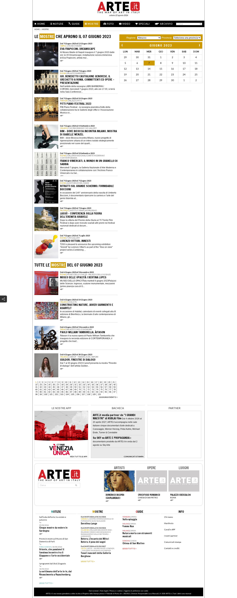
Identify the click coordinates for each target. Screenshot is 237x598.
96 (110, 392)
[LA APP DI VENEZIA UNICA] (61, 457)
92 (93, 392)
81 (45, 392)
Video (126, 23)
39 (110, 385)
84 (58, 392)
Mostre (93, 23)
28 (62, 385)
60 (36, 389)
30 (71, 385)
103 (61, 394)
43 (45, 387)
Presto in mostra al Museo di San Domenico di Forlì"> (54, 547)
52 (84, 387)
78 (114, 389)
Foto (110, 23)
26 (54, 385)
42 (41, 387)
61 (41, 389)
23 (41, 385)
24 (45, 385)
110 (99, 394)
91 (88, 392)
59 (114, 387)
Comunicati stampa (172, 542)
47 (62, 387)
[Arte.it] (118, 7)
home (37, 29)
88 (75, 392)
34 (88, 385)
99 (41, 394)
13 (79, 382)
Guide (76, 23)
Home (41, 23)
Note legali (104, 591)
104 (67, 394)
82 (49, 392)
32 (80, 385)
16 (92, 382)
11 (70, 382)
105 (72, 394)
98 (36, 394)
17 (96, 382)
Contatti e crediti (171, 548)
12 (75, 382)
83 (54, 392)
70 (80, 389)
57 (106, 387)
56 (101, 387)
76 (106, 389)
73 (93, 389)
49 (71, 387)
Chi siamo (168, 517)
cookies (119, 591)
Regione (131, 37)
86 (67, 392)
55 (97, 387)
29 (67, 385)
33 (84, 385)
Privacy (112, 591)
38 (106, 385)
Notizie (58, 23)
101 (51, 394)
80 (41, 392)
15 (88, 382)
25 (49, 385)
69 (75, 389)
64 (54, 389)
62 (45, 389)
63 (49, 389)
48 (67, 387)
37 (101, 385)
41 (36, 387)
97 (114, 392)
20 (109, 382)
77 (110, 389)
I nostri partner (171, 536)
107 (83, 394)
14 (83, 382)
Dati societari (93, 591)
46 (58, 387)
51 (80, 387)
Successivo (199, 45)
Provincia (167, 37)
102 (56, 394)
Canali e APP (169, 529)
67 (67, 389)
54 (93, 387)
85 (62, 392)
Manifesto (168, 523)
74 (97, 389)
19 (105, 382)
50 (75, 387)
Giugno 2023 (161, 45)
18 (101, 382)
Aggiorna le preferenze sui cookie (136, 591)
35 (93, 385)
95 (106, 392)
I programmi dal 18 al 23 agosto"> (55, 569)
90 (84, 392)
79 (36, 392)
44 (49, 387)
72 (88, 389)
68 (71, 389)
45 (54, 387)
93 (97, 392)
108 (88, 394)
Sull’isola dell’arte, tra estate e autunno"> (53, 524)
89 (80, 392)
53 (88, 387)
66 (62, 389)
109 (94, 394)
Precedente (122, 45)
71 (84, 389)
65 (58, 389)
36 (97, 385)
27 (58, 385)
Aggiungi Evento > (108, 397)
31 (75, 385)
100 (45, 394)
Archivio (166, 23)
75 (101, 389)
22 (36, 385)
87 (71, 392)
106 (77, 394)
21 (114, 382)
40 (114, 385)
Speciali (144, 23)
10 (66, 382)
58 (110, 387)
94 (101, 392)
